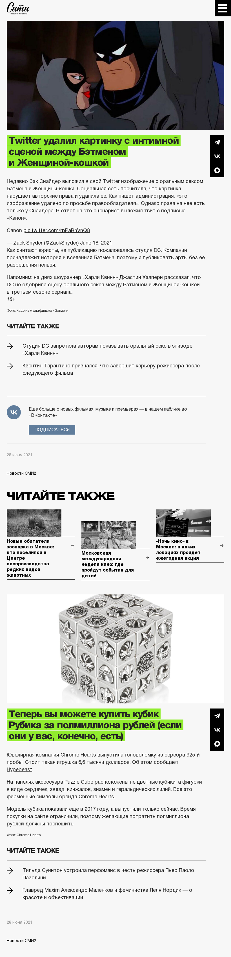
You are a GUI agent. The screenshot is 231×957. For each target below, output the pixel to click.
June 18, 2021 (96, 243)
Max (217, 170)
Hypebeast (19, 769)
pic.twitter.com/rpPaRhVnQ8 (56, 230)
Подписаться (52, 429)
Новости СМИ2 (21, 473)
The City (18, 8)
